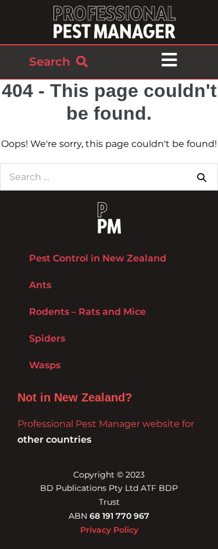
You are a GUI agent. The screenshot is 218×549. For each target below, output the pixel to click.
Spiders (47, 338)
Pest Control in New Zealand (97, 258)
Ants (40, 284)
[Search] (201, 177)
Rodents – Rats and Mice (87, 311)
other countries (54, 439)
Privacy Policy (109, 530)
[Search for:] (109, 176)
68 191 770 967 (119, 516)
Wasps (44, 365)
